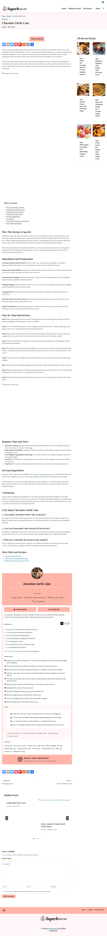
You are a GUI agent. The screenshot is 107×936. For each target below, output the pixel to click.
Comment (6, 864)
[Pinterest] (103, 2)
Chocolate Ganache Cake (13, 556)
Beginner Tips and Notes (15, 214)
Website (53, 887)
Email (29, 887)
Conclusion (10, 219)
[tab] (33, 838)
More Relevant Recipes (14, 223)
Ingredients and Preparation (16, 210)
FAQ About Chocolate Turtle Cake (18, 221)
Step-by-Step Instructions (15, 212)
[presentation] (54, 809)
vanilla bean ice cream (46, 474)
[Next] (67, 818)
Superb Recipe (51, 929)
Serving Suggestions (13, 217)
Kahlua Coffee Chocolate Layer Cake (17, 561)
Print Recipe (21, 609)
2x (65, 623)
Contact (90, 910)
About (98, 8)
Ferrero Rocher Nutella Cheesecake (16, 558)
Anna (5, 27)
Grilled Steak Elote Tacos (16, 803)
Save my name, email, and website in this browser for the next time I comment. (27, 891)
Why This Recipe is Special (15, 207)
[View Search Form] (103, 8)
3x (68, 623)
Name (5, 887)
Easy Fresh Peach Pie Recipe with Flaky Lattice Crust (97, 150)
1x (62, 623)
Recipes (5, 19)
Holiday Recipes (74, 8)
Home (64, 8)
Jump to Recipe (37, 39)
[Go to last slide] (6, 818)
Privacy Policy (99, 910)
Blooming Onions (7, 782)
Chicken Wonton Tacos (64, 782)
